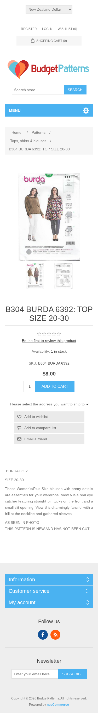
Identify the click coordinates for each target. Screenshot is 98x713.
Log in (47, 29)
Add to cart (55, 386)
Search (75, 90)
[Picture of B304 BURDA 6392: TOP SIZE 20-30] (35, 276)
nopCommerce (58, 704)
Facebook (43, 635)
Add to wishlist (36, 417)
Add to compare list (40, 428)
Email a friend (35, 439)
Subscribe (72, 674)
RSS (55, 635)
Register (29, 29)
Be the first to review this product (49, 341)
